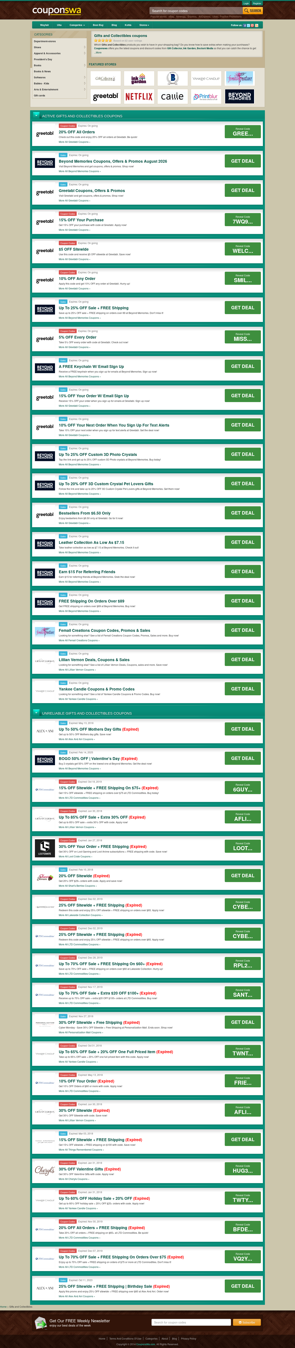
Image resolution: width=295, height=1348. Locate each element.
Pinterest (252, 25)
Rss (256, 25)
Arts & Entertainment (46, 89)
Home (3, 1306)
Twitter (248, 25)
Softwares (40, 77)
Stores (143, 25)
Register (257, 3)
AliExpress (204, 16)
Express (192, 16)
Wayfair (44, 25)
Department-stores (45, 41)
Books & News (42, 71)
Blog (114, 25)
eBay (171, 16)
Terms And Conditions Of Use (125, 1338)
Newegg (180, 16)
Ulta (59, 25)
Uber (215, 16)
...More (98, 52)
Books (37, 65)
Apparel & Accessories (47, 53)
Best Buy (98, 25)
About (165, 1338)
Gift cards (39, 95)
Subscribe (248, 1322)
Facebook (244, 25)
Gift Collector (174, 48)
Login (246, 3)
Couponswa (101, 48)
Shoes (37, 47)
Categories (76, 25)
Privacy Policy (188, 1338)
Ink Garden (189, 48)
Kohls (128, 25)
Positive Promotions (231, 16)
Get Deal (242, 160)
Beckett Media (205, 48)
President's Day (43, 59)
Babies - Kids (41, 83)
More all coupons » (75, 141)
